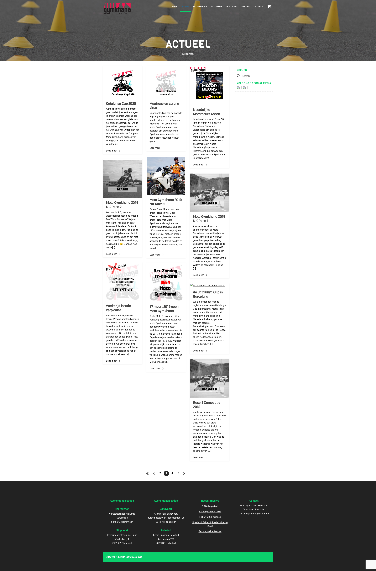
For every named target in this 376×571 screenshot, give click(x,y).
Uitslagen (231, 6)
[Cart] (269, 6)
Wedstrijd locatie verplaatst (118, 308)
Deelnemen (216, 6)
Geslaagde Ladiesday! (210, 531)
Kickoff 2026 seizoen (210, 517)
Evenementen (200, 6)
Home (174, 6)
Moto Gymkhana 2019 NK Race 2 (122, 204)
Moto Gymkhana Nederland (122, 557)
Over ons (245, 6)
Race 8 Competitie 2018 (206, 404)
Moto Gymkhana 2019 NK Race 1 (209, 218)
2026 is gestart (210, 506)
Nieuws (185, 6)
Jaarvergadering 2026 (210, 511)
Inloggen (258, 6)
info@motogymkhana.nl (256, 513)
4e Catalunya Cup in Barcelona (208, 294)
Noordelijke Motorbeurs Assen (206, 111)
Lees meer (111, 150)
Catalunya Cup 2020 (121, 103)
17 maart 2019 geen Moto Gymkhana (164, 308)
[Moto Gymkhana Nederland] (117, 11)
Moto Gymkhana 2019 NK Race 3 (166, 201)
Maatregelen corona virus (164, 105)
